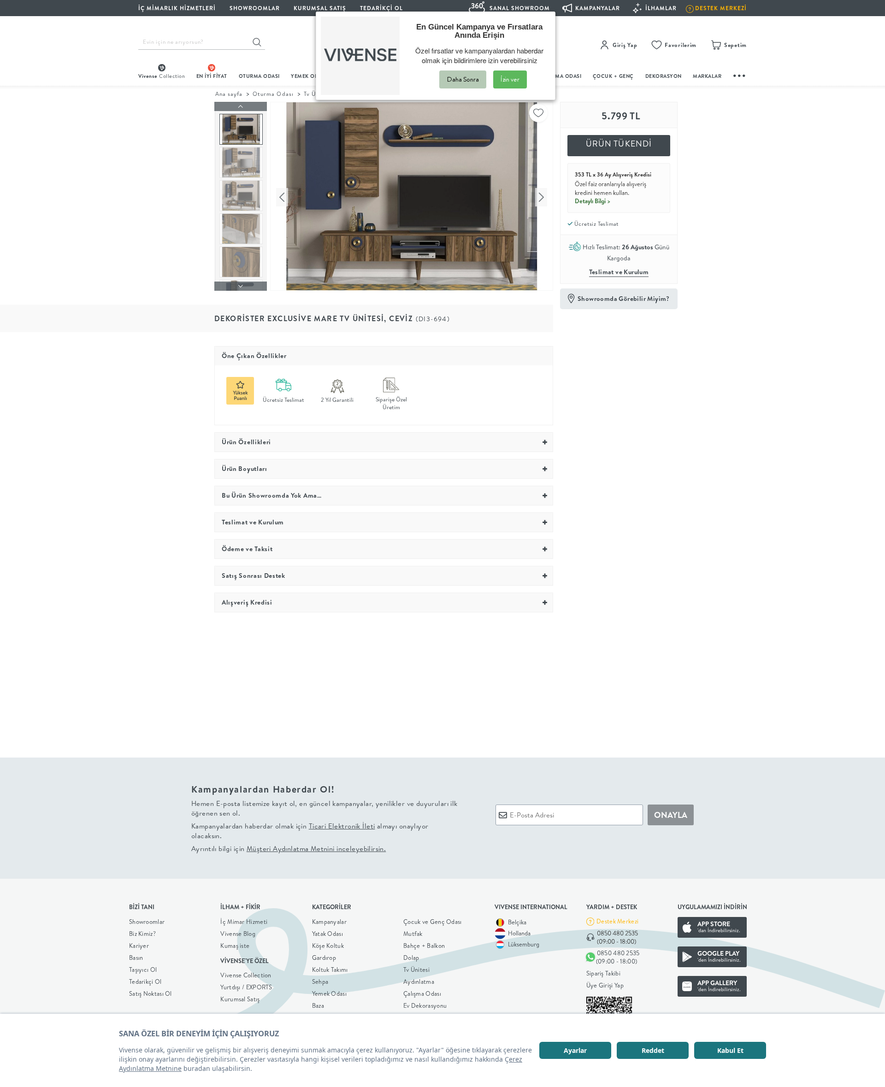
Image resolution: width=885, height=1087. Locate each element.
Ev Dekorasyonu (425, 1005)
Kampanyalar (329, 921)
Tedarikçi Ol (381, 8)
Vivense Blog (237, 933)
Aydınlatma (418, 981)
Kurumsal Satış (240, 999)
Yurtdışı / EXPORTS (246, 987)
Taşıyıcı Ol (143, 969)
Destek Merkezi (617, 921)
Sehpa (320, 981)
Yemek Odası (329, 993)
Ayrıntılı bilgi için (288, 848)
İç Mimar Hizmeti (243, 921)
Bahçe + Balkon (424, 945)
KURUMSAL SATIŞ (320, 8)
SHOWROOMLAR (255, 8)
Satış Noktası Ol (150, 993)
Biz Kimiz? (142, 933)
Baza (318, 1005)
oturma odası (259, 76)
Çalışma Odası (422, 993)
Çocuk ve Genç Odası (432, 921)
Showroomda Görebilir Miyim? (624, 298)
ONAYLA (670, 815)
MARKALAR (707, 76)
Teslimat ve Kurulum (619, 271)
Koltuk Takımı (330, 969)
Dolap (411, 957)
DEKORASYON (663, 76)
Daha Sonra (463, 79)
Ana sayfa (228, 94)
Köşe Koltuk (328, 945)
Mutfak (413, 933)
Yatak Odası (327, 933)
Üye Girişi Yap (605, 985)
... (740, 74)
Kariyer (139, 945)
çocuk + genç (613, 76)
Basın (136, 957)
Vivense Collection (245, 975)
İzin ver (510, 79)
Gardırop (324, 957)
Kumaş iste (234, 945)
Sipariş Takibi (603, 973)
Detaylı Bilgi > (593, 201)
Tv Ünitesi (416, 969)
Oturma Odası (273, 94)
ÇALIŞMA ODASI (561, 76)
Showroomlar (147, 921)
